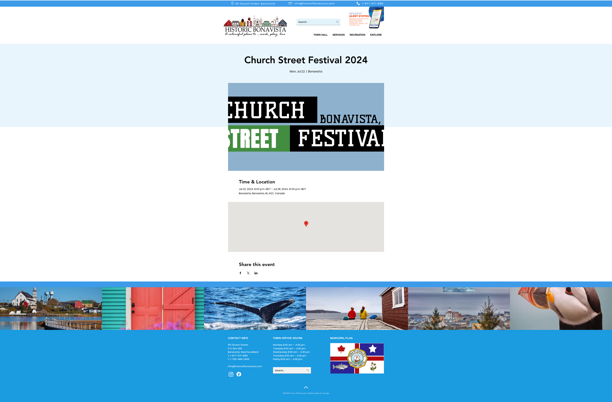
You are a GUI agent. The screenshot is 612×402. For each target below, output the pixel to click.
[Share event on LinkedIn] (256, 273)
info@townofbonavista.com (315, 3)
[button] (320, 35)
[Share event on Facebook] (240, 273)
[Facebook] (239, 374)
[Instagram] (231, 374)
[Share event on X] (248, 273)
